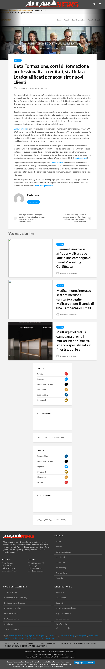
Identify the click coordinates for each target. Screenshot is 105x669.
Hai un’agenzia (81, 636)
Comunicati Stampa (67, 636)
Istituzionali (60, 557)
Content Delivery (62, 619)
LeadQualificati (20, 129)
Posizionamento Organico (14, 603)
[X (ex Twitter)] (63, 628)
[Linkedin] (69, 628)
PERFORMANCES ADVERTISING (34, 646)
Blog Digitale (29, 636)
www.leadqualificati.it (44, 185)
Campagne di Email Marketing (15, 598)
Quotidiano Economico (36, 638)
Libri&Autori (60, 562)
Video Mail (60, 592)
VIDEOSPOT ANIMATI (13, 643)
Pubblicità (59, 578)
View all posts (33, 202)
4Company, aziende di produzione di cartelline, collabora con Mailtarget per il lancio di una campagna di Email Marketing (58, 465)
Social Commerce (11, 629)
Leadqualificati (81, 158)
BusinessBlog (61, 567)
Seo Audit (59, 603)
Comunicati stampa (63, 552)
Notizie (58, 541)
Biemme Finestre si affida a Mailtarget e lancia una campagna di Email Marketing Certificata (73, 258)
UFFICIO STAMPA (12, 646)
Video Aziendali (10, 592)
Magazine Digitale (10, 638)
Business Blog (53, 636)
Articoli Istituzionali (15, 636)
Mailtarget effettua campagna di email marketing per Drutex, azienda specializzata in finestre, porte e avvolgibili (74, 343)
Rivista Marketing (52, 638)
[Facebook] (57, 628)
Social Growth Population (66, 608)
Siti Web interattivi (11, 619)
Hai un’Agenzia (61, 624)
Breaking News (61, 573)
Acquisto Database (63, 613)
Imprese (17, 60)
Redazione (21, 88)
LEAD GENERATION (67, 643)
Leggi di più (79, 662)
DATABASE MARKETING (47, 643)
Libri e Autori (93, 636)
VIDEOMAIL (30, 643)
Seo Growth (9, 624)
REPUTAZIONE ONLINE (87, 643)
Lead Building (61, 598)
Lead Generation (11, 613)
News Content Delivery (13, 608)
